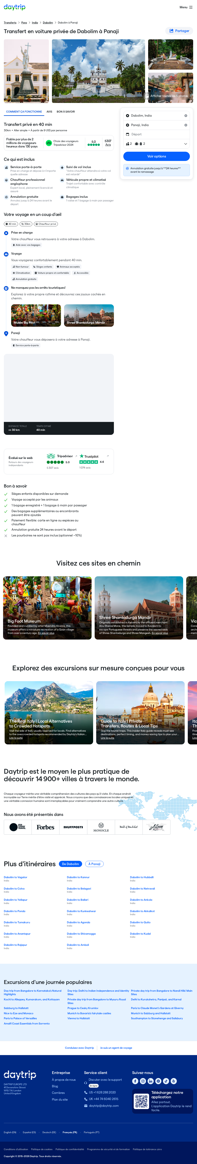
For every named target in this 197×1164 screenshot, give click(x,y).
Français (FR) (70, 1132)
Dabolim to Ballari (77, 899)
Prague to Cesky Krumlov (83, 1008)
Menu (183, 7)
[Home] (14, 7)
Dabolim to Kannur (78, 877)
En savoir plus (46, 633)
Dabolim (48, 22)
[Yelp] (174, 1081)
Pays (24, 22)
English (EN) (10, 1132)
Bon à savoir (66, 111)
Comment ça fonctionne (24, 111)
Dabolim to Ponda (14, 911)
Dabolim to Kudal (140, 933)
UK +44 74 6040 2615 (103, 1099)
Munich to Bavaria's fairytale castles (89, 1013)
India (35, 22)
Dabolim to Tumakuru (17, 922)
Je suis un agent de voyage (116, 1047)
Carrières (58, 1092)
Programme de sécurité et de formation (108, 1149)
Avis (49, 111)
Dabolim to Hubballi (142, 877)
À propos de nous (64, 1079)
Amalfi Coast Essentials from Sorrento (27, 1023)
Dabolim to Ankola (141, 899)
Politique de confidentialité (70, 1149)
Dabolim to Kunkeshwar (81, 911)
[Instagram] (143, 1081)
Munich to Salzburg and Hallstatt (150, 1013)
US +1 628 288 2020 (102, 1092)
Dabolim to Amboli (78, 944)
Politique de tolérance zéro (147, 1149)
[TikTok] (166, 1081)
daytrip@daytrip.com (104, 1105)
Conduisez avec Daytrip (79, 1047)
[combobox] (157, 115)
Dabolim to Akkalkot (142, 911)
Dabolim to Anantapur (17, 933)
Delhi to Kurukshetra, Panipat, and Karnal (156, 999)
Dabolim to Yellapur (16, 899)
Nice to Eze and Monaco (18, 1013)
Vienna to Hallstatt (79, 1018)
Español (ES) (29, 1132)
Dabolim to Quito (140, 922)
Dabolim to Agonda (78, 922)
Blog (55, 1086)
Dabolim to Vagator (15, 877)
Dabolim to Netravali (142, 888)
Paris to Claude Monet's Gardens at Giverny (157, 1008)
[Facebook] (135, 1081)
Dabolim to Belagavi (79, 888)
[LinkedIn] (151, 1081)
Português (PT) (91, 1132)
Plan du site (60, 1099)
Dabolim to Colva (14, 888)
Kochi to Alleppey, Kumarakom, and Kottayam (32, 999)
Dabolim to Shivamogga (81, 933)
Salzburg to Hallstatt (16, 1008)
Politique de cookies (42, 1149)
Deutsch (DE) (49, 1132)
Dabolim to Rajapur (15, 944)
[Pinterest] (158, 1081)
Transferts (10, 22)
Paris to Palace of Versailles (20, 1018)
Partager (182, 31)
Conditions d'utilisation (16, 1149)
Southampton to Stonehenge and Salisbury (157, 1018)
